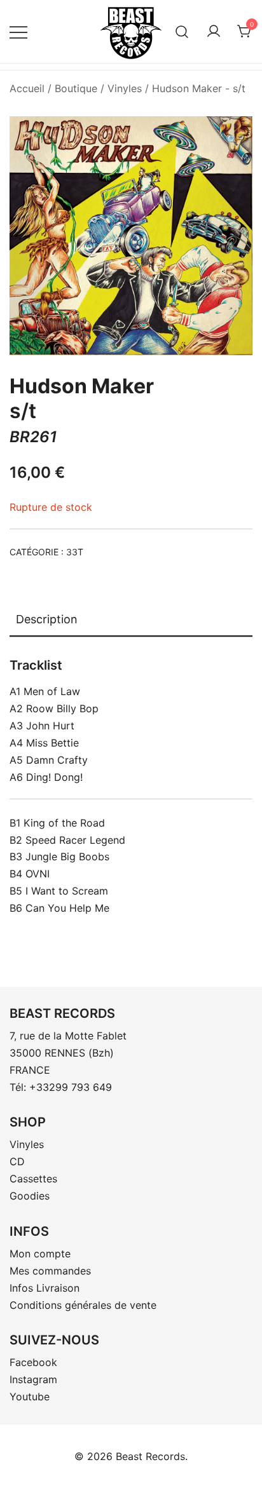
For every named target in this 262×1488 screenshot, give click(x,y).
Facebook (33, 1362)
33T (74, 551)
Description (47, 619)
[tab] (131, 620)
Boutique (76, 88)
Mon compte (40, 1253)
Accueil (27, 88)
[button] (232, 140)
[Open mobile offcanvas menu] (18, 31)
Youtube (30, 1396)
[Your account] (213, 32)
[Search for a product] (182, 31)
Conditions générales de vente (83, 1305)
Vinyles (124, 88)
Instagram (33, 1379)
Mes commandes (50, 1270)
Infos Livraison (44, 1288)
